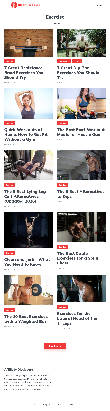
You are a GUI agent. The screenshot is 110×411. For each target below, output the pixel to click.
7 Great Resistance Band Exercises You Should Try (23, 72)
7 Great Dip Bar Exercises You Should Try (78, 72)
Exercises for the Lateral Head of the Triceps (77, 318)
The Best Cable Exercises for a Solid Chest (77, 258)
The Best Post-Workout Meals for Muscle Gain (81, 132)
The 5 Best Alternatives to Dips (81, 194)
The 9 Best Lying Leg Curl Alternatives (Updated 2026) (25, 196)
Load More (55, 346)
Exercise (9, 61)
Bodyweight (64, 61)
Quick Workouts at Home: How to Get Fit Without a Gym (26, 134)
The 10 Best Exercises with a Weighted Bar (26, 319)
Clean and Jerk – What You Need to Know (27, 262)
